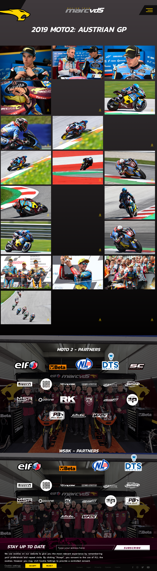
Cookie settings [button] (13, 565)
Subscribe (132, 548)
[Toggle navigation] (149, 10)
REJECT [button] (49, 565)
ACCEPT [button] (32, 565)
